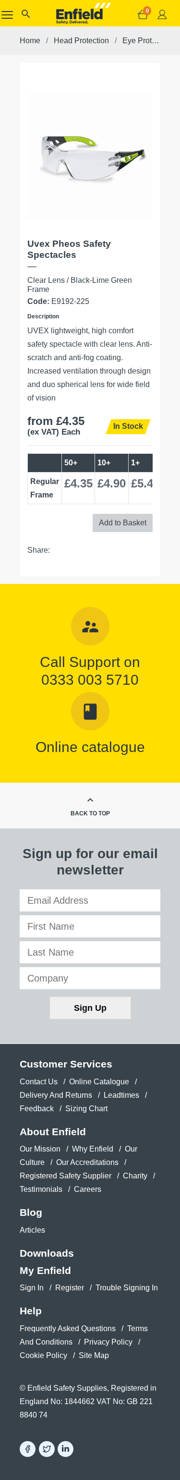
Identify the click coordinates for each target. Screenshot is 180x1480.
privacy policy (108, 1342)
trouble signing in (127, 1288)
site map (94, 1355)
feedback (37, 1108)
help (31, 1310)
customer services (66, 1063)
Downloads (47, 1253)
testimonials (41, 1189)
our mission (40, 1149)
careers (87, 1189)
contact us (39, 1082)
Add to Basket (122, 523)
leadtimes (121, 1095)
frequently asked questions (68, 1328)
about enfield (53, 1131)
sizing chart (86, 1108)
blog (31, 1212)
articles (32, 1230)
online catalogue (99, 1082)
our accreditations (87, 1162)
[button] (25, 16)
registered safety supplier (65, 1176)
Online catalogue (90, 747)
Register (69, 1288)
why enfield (92, 1149)
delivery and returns (56, 1095)
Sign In (32, 1288)
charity (135, 1176)
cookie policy (43, 1355)
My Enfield (45, 1270)
